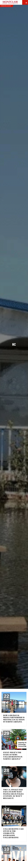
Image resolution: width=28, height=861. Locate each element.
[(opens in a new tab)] (14, 702)
